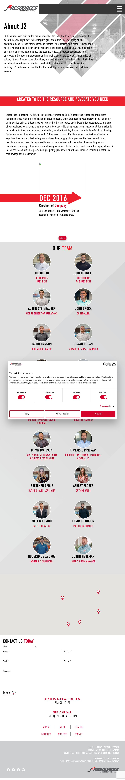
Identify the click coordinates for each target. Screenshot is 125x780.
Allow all (98, 414)
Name (6, 651)
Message (6, 671)
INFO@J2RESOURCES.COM (62, 716)
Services (79, 727)
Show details (105, 406)
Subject (68, 651)
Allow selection (62, 414)
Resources (62, 734)
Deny (27, 414)
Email (6, 661)
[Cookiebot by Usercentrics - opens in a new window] (105, 364)
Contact (78, 734)
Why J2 (46, 727)
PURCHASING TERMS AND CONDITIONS (103, 761)
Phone (67, 661)
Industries (46, 734)
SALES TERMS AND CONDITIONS (73, 761)
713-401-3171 (62, 703)
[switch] (48, 397)
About (62, 727)
